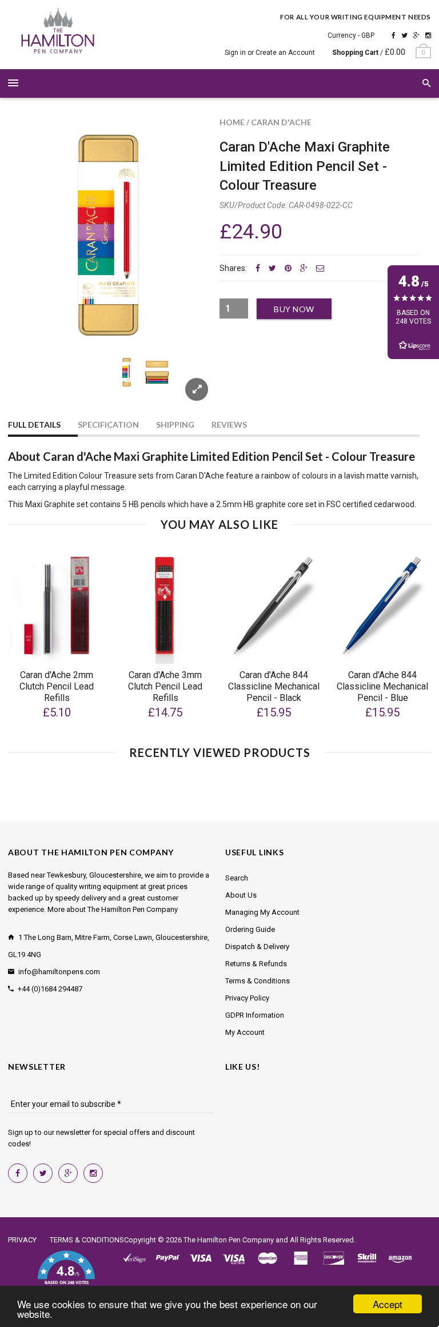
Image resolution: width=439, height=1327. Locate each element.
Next (186, 385)
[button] (66, 1274)
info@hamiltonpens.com (59, 971)
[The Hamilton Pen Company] (58, 32)
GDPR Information (254, 1015)
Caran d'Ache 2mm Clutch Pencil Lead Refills (56, 686)
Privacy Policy (247, 998)
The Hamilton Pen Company (228, 1240)
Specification (108, 424)
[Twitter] (404, 35)
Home (232, 122)
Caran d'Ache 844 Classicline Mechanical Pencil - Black (274, 686)
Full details (34, 424)
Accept (387, 1304)
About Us (241, 895)
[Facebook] (394, 35)
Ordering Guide (250, 929)
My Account (245, 1032)
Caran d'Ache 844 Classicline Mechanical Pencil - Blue (382, 686)
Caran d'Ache (281, 122)
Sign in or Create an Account (270, 53)
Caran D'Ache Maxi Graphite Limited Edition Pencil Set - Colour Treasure (305, 166)
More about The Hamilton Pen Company (112, 909)
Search (236, 878)
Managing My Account (262, 912)
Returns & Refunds (256, 963)
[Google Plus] (416, 35)
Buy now (294, 309)
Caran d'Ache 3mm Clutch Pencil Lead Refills (165, 686)
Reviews (229, 424)
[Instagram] (428, 35)
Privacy (22, 1240)
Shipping (175, 424)
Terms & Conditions (257, 981)
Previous (31, 385)
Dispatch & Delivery (257, 946)
